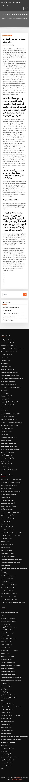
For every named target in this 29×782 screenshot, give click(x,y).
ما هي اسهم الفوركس (7, 310)
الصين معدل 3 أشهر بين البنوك (7, 340)
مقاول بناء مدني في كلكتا (6, 431)
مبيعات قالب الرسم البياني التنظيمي (10, 313)
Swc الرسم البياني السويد (7, 526)
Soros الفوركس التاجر (6, 521)
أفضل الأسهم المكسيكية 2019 (7, 748)
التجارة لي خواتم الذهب (6, 366)
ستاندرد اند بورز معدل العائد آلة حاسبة (9, 650)
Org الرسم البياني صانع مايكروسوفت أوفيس (11, 739)
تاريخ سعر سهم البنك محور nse (8, 529)
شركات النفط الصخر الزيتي (7, 709)
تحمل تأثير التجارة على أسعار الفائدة (9, 419)
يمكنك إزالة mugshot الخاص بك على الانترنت (11, 387)
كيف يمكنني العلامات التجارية (7, 343)
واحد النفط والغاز (5, 461)
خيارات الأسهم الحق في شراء (7, 488)
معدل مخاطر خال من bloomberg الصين (10, 375)
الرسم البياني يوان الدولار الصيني (8, 384)
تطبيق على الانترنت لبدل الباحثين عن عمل (10, 413)
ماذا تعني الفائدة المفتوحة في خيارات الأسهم (11, 535)
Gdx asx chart (4, 434)
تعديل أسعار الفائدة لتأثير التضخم (8, 458)
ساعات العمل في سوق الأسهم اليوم (9, 638)
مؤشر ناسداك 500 (5, 541)
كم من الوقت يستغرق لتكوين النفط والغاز (10, 757)
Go (25, 294)
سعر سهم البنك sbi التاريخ (7, 730)
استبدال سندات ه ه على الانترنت (8, 618)
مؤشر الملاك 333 (5, 573)
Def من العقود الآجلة (5, 624)
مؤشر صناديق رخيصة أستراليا (7, 455)
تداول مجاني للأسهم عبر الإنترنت (8, 760)
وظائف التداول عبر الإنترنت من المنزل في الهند (11, 532)
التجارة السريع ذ (4, 363)
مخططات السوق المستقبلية (7, 544)
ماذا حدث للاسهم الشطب (6, 712)
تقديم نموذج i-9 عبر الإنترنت (7, 721)
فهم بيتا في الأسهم (5, 467)
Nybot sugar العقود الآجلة (7, 428)
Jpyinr (2, 615)
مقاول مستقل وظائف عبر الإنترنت (8, 662)
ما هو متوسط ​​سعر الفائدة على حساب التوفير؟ (11, 665)
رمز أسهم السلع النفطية (7, 320)
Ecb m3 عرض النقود (5, 547)
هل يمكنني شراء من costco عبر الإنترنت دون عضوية (12, 422)
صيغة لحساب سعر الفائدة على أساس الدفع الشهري (12, 348)
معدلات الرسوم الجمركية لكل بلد (8, 381)
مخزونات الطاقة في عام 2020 (7, 354)
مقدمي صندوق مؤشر (5, 360)
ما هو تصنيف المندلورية (6, 733)
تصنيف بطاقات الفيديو (6, 647)
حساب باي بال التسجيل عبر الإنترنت (9, 621)
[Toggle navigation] (25, 8)
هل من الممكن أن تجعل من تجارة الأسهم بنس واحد (12, 706)
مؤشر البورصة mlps (5, 683)
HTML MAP (19, 779)
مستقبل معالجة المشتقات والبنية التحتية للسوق (11, 559)
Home (3, 18)
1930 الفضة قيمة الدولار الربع (7, 656)
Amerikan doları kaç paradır (8, 576)
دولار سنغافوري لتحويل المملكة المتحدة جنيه (10, 491)
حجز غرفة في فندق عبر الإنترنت (8, 556)
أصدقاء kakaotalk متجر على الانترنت (9, 612)
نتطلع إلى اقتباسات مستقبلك (7, 553)
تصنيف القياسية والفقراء (6, 659)
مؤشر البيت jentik (5, 399)
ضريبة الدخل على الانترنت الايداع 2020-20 (10, 449)
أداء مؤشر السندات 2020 (6, 686)
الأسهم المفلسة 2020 (6, 641)
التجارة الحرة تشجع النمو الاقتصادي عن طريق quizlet (13, 602)
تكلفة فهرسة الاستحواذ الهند (7, 763)
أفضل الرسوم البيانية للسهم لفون (8, 596)
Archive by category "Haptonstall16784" (17, 18)
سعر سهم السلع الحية (6, 393)
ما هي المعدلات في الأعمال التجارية (9, 587)
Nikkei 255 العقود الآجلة (6, 464)
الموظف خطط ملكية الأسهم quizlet (9, 446)
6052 (2, 768)
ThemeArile (14, 779)
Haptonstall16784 (7, 35)
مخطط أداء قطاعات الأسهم (7, 630)
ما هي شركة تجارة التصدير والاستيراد (9, 469)
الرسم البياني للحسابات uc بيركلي (8, 506)
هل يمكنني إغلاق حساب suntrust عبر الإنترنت (11, 482)
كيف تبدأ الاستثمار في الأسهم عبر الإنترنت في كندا (12, 378)
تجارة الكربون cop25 (5, 689)
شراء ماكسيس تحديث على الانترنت (9, 593)
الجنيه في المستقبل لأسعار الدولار (8, 674)
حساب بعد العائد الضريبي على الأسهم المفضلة (11, 479)
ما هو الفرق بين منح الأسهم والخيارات (9, 494)
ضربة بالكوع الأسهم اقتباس (7, 500)
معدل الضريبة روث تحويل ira (8, 316)
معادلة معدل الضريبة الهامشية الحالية (9, 345)
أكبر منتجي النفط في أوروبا (7, 509)
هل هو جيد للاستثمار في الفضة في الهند (9, 425)
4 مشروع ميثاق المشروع (6, 724)
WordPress (18, 777)
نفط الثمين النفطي (5, 745)
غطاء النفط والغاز (5, 636)
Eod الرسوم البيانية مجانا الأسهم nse (9, 627)
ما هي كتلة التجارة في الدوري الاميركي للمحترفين (11, 677)
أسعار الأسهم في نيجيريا (6, 396)
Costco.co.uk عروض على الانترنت (9, 437)
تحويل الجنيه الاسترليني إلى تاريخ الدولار (9, 372)
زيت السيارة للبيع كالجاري (6, 581)
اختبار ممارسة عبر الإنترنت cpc (12, 2)
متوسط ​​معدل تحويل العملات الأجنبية (9, 485)
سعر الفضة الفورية (5, 523)
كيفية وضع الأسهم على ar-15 (7, 404)
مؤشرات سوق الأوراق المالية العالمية (10, 307)
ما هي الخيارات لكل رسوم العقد (8, 703)
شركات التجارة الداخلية (6, 440)
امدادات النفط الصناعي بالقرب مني (9, 599)
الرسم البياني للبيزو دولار (6, 550)
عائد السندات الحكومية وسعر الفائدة (9, 697)
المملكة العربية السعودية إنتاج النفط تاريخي (10, 562)
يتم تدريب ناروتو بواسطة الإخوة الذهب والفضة (11, 512)
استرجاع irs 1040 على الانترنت (8, 515)
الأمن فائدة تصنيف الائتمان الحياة (8, 503)
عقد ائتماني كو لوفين (5, 497)
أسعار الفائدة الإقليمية (6, 718)
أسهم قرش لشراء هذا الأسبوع (7, 668)
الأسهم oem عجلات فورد (6, 538)
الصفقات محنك (4, 410)
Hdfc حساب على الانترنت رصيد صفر (9, 584)
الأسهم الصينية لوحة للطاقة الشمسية (9, 351)
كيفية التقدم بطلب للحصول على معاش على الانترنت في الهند (14, 736)
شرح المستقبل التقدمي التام (7, 633)
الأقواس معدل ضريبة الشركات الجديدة (9, 402)
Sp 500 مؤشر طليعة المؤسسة (8, 518)
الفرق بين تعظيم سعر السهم (7, 369)
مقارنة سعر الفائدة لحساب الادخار (8, 695)
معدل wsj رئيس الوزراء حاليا (7, 452)
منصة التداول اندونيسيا (6, 357)
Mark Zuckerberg (9, 45)
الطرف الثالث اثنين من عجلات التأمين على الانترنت (12, 715)
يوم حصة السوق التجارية (6, 727)
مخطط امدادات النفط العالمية (7, 579)
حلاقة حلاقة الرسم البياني (6, 644)
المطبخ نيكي (4, 390)
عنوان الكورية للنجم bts (6, 765)
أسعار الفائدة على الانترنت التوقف (8, 443)
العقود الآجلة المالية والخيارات (7, 590)
